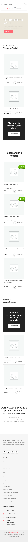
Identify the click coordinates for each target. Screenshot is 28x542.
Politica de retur (7, 486)
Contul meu (6, 462)
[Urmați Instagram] (12, 452)
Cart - (11, 8)
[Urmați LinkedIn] (8, 452)
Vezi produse (8, 31)
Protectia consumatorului (9, 498)
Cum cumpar (6, 477)
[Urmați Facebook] (4, 452)
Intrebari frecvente (7, 495)
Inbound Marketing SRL (14, 532)
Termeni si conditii (7, 489)
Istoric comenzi (6, 468)
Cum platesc (6, 480)
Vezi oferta (14, 133)
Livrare (4, 483)
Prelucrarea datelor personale (10, 492)
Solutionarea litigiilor (8, 501)
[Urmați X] (16, 452)
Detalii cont (6, 465)
